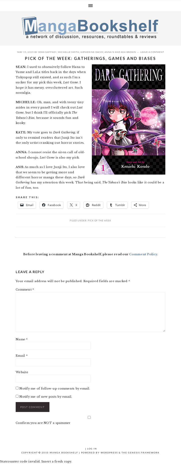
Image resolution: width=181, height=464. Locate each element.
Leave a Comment (152, 52)
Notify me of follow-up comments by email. (54, 388)
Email (22, 356)
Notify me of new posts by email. (45, 397)
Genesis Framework (144, 452)
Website (22, 372)
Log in (92, 448)
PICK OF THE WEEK (99, 220)
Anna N (109, 52)
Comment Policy (143, 254)
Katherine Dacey (92, 52)
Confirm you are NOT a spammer (43, 423)
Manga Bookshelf (90, 27)
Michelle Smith (68, 52)
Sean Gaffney (47, 52)
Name (22, 339)
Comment (25, 289)
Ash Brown (128, 52)
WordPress (109, 452)
